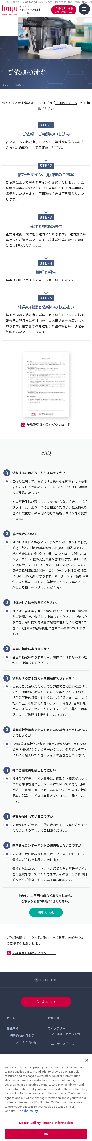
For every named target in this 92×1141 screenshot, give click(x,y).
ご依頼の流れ (39, 937)
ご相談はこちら (63, 9)
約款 (22, 147)
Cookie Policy (27, 1111)
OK (46, 1134)
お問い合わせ (46, 912)
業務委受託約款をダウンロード (49, 424)
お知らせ (53, 1018)
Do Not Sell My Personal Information (46, 1123)
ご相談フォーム (66, 103)
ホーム (5, 85)
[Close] (87, 1060)
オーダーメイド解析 (23, 1042)
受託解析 (12, 1028)
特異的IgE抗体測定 (22, 1035)
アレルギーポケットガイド (67, 1035)
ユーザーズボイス (62, 1043)
